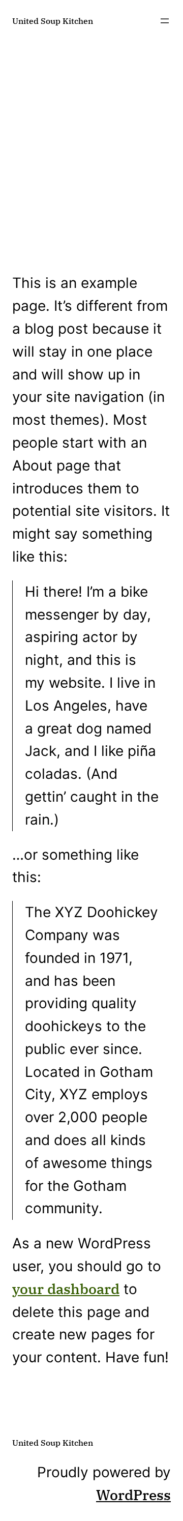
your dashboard (65, 1288)
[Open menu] (165, 21)
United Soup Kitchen (52, 21)
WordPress (133, 1494)
